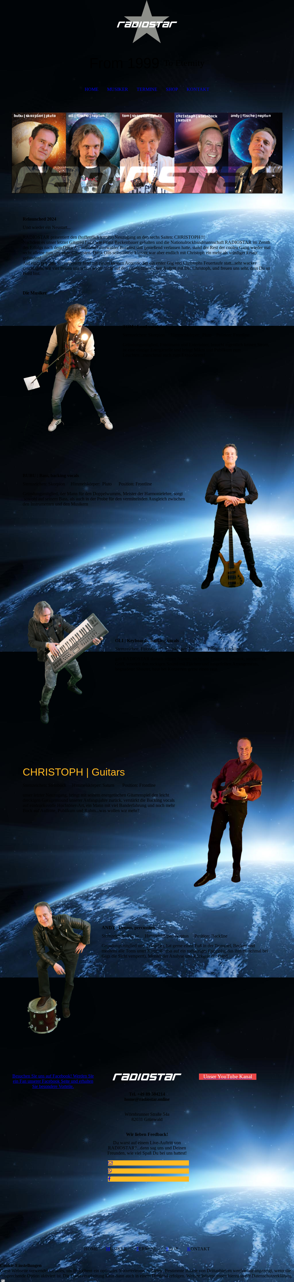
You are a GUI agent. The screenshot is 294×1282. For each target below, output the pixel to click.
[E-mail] (110, 1162)
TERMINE (147, 89)
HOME (91, 89)
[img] (147, 21)
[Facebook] (109, 1178)
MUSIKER (117, 89)
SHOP (172, 89)
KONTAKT (198, 89)
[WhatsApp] (110, 1170)
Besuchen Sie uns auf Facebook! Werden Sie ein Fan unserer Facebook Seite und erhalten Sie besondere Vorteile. (53, 1081)
